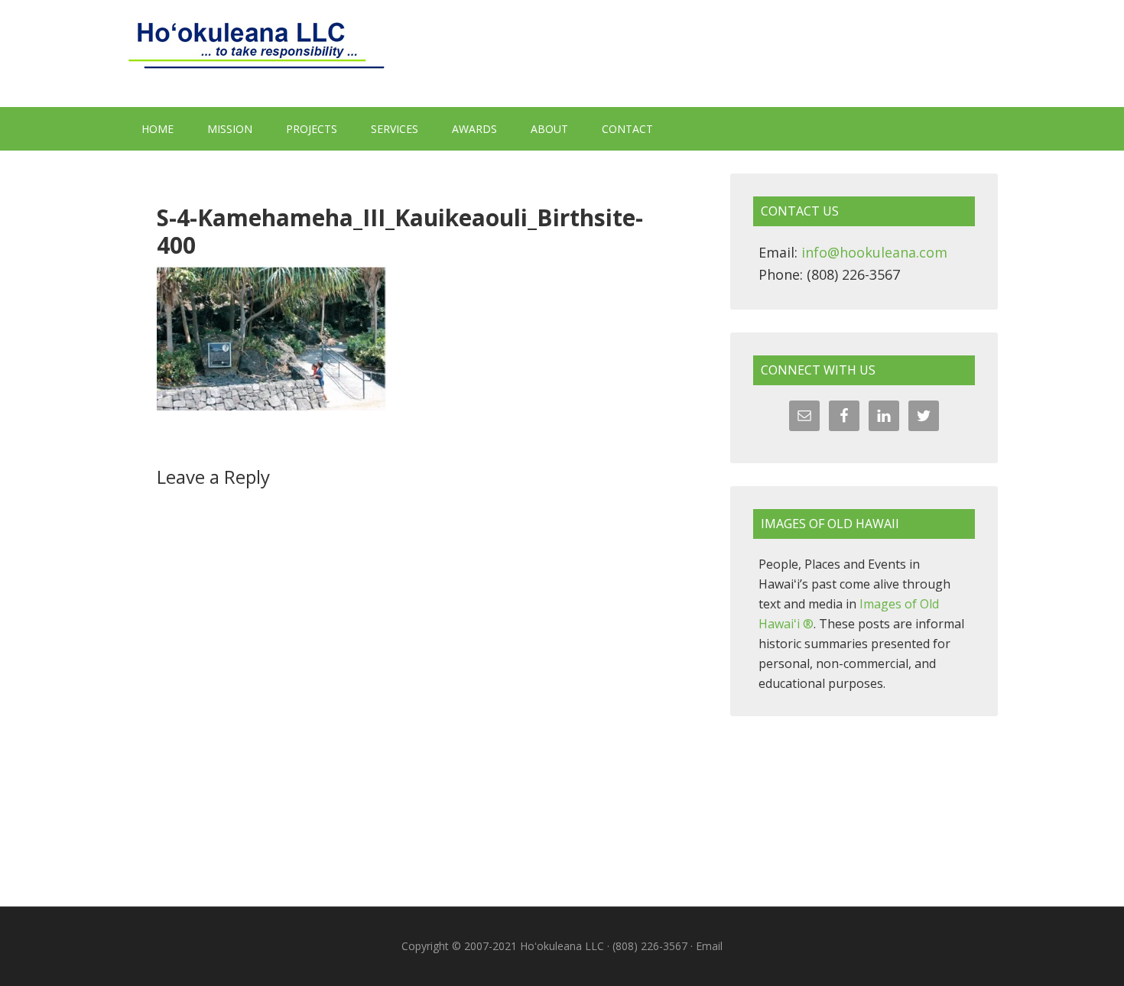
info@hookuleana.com (874, 252)
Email (709, 946)
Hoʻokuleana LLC (562, 53)
